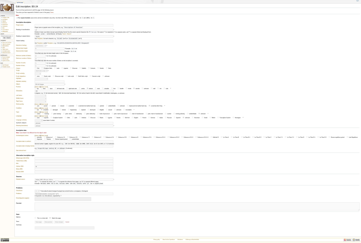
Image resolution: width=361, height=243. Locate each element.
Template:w (40, 43)
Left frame (19, 95)
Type (17, 112)
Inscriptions (5, 19)
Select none (44, 87)
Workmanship (20, 104)
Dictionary (4, 22)
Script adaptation (20, 76)
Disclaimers (180, 239)
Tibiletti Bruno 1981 (21, 160)
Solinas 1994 (19, 166)
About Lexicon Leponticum (169, 239)
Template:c (40, 38)
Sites (3, 27)
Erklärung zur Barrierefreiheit (192, 239)
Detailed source (20, 179)
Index (3, 47)
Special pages (5, 65)
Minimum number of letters (23, 55)
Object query (5, 49)
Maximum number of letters (23, 58)
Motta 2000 (19, 169)
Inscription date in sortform (23, 141)
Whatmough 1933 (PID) (22, 158)
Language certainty (21, 120)
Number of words (20, 62)
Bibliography (5, 31)
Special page (20, 2)
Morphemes (5, 24)
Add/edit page (5, 58)
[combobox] (63, 199)
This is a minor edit (42, 218)
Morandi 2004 (20, 171)
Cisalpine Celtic (5, 17)
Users (51, 12)
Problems (18, 193)
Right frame (19, 101)
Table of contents (6, 44)
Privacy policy (156, 239)
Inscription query (6, 51)
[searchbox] (36, 198)
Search (2, 33)
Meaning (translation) (22, 125)
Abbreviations (5, 45)
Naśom (69, 34)
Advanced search (6, 52)
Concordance (5, 29)
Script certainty (20, 73)
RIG (17, 163)
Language (18, 116)
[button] (67, 222)
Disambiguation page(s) (22, 198)
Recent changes (6, 57)
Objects (4, 21)
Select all (37, 87)
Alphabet (18, 78)
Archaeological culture (22, 135)
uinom (64, 34)
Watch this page (56, 218)
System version (5, 60)
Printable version (6, 66)
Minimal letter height (21, 48)
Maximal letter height (22, 51)
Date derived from (21, 150)
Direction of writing (21, 45)
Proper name (19, 25)
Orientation (19, 90)
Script (17, 70)
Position (18, 86)
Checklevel (19, 190)
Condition (18, 108)
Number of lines (20, 65)
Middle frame (19, 98)
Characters (5, 26)
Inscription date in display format (25, 146)
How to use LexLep (6, 42)
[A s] (65, 38)
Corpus (18, 68)
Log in (357, 0)
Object (18, 84)
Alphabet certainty (21, 81)
